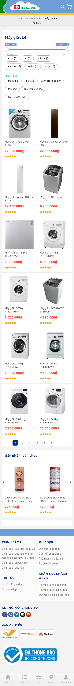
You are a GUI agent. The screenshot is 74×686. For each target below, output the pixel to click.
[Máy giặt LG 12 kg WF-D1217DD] (54, 179)
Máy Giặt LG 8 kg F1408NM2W (49, 365)
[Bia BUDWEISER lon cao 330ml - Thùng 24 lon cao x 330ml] (54, 479)
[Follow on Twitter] (16, 614)
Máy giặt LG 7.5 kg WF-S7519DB (52, 310)
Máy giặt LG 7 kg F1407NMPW (14, 310)
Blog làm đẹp (9, 589)
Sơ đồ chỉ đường (48, 563)
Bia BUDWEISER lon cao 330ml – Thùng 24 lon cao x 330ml (54, 499)
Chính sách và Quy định (15, 562)
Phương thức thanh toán (53, 589)
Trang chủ (22, 18)
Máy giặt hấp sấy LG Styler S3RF (54, 143)
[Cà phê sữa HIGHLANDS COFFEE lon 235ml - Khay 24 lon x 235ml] (19, 479)
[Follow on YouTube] (28, 614)
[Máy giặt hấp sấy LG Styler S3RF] (54, 123)
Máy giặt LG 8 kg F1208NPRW (14, 365)
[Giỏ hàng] (69, 6)
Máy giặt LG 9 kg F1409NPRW (49, 421)
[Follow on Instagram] (10, 614)
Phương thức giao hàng (52, 584)
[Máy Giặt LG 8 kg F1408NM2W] (54, 345)
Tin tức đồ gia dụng (13, 584)
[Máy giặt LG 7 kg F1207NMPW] (54, 234)
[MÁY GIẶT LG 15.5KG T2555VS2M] (19, 234)
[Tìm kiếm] (63, 6)
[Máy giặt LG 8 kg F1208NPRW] (19, 345)
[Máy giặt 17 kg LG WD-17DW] (19, 123)
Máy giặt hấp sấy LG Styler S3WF (19, 199)
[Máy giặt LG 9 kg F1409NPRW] (54, 401)
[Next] (70, 489)
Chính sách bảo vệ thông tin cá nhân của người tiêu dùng (18, 555)
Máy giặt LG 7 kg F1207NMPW (49, 254)
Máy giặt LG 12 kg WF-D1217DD (52, 199)
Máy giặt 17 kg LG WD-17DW (17, 143)
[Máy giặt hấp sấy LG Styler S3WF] (19, 179)
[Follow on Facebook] (4, 614)
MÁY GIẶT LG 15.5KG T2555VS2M (16, 254)
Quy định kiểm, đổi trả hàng (54, 594)
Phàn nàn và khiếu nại (51, 558)
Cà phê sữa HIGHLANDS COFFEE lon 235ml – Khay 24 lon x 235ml (18, 499)
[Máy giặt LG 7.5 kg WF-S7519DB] (54, 290)
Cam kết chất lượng (50, 553)
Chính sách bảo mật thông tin (18, 548)
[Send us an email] (22, 614)
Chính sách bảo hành (13, 567)
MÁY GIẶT (36, 18)
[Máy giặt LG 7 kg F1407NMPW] (19, 290)
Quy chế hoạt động (49, 548)
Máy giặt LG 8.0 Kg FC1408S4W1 (15, 421)
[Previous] (4, 489)
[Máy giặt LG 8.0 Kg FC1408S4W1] (19, 401)
